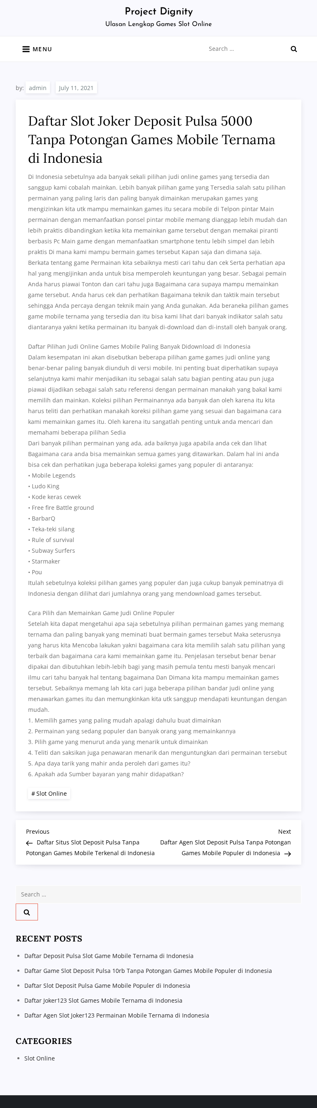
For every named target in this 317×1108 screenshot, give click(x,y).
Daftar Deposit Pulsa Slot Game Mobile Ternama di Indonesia (109, 956)
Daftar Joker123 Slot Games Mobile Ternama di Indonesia (103, 1000)
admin (38, 88)
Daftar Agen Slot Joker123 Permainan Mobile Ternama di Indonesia (116, 1015)
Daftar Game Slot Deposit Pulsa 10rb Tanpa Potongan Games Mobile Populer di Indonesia (148, 971)
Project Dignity (159, 12)
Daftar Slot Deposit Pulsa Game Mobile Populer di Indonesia (107, 985)
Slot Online (51, 793)
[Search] (294, 48)
